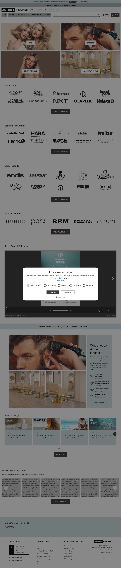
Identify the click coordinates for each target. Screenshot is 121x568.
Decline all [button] (67, 292)
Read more (60, 280)
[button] (60, 297)
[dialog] (60, 283)
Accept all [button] (53, 292)
